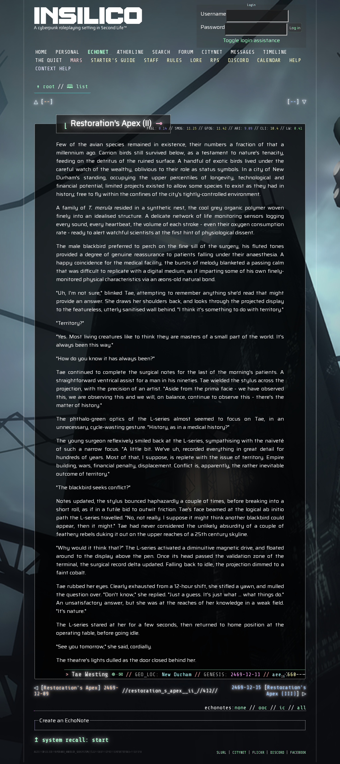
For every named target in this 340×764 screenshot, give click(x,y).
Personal (67, 52)
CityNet (212, 52)
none (240, 708)
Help (295, 60)
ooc (262, 708)
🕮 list (77, 86)
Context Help (53, 69)
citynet (239, 752)
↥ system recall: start (71, 739)
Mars (76, 60)
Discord (238, 60)
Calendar (269, 60)
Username (213, 14)
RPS (215, 60)
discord (277, 752)
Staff (151, 60)
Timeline (275, 52)
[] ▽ (296, 102)
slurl (221, 752)
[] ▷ (268, 690)
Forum (185, 52)
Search (161, 52)
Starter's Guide (113, 60)
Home (41, 52)
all (301, 708)
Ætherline (130, 52)
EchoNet (98, 52)
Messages (243, 52)
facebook (298, 752)
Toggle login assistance (251, 40)
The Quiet (48, 60)
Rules (174, 60)
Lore (196, 60)
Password (213, 27)
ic (282, 708)
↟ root (46, 86)
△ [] (43, 102)
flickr (258, 752)
